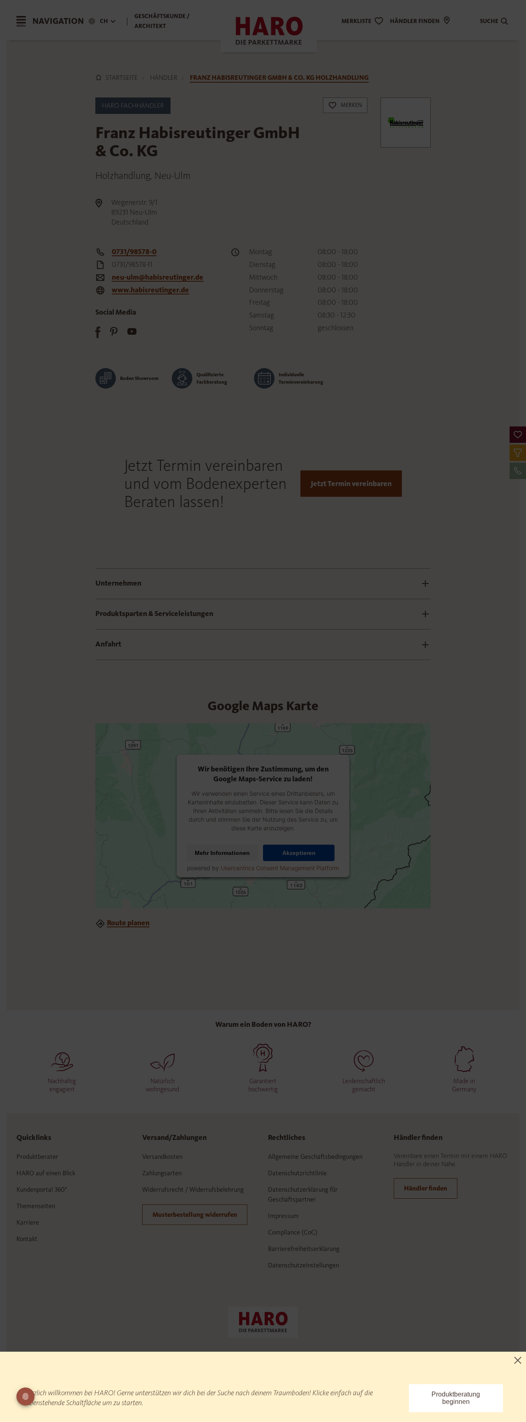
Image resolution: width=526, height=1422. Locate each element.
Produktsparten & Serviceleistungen (154, 613)
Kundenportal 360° (41, 1189)
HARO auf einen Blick (45, 1173)
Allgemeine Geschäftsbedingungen (315, 1156)
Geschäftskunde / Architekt (162, 21)
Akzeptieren (299, 853)
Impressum (283, 1216)
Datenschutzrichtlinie (297, 1173)
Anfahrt (108, 643)
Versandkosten (162, 1156)
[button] (518, 434)
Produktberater (37, 1156)
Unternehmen (118, 583)
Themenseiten (35, 1206)
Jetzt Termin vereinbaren (351, 483)
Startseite (122, 77)
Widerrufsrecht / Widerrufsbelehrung (193, 1189)
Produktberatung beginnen (455, 1398)
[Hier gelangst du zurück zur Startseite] (263, 1321)
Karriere (27, 1222)
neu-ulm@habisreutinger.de (157, 277)
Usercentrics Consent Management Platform (280, 867)
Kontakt (26, 1239)
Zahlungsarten (162, 1173)
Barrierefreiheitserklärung (303, 1249)
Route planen (128, 922)
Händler (164, 77)
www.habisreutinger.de (150, 289)
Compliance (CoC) (292, 1232)
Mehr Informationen (222, 853)
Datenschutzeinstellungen (303, 1265)
